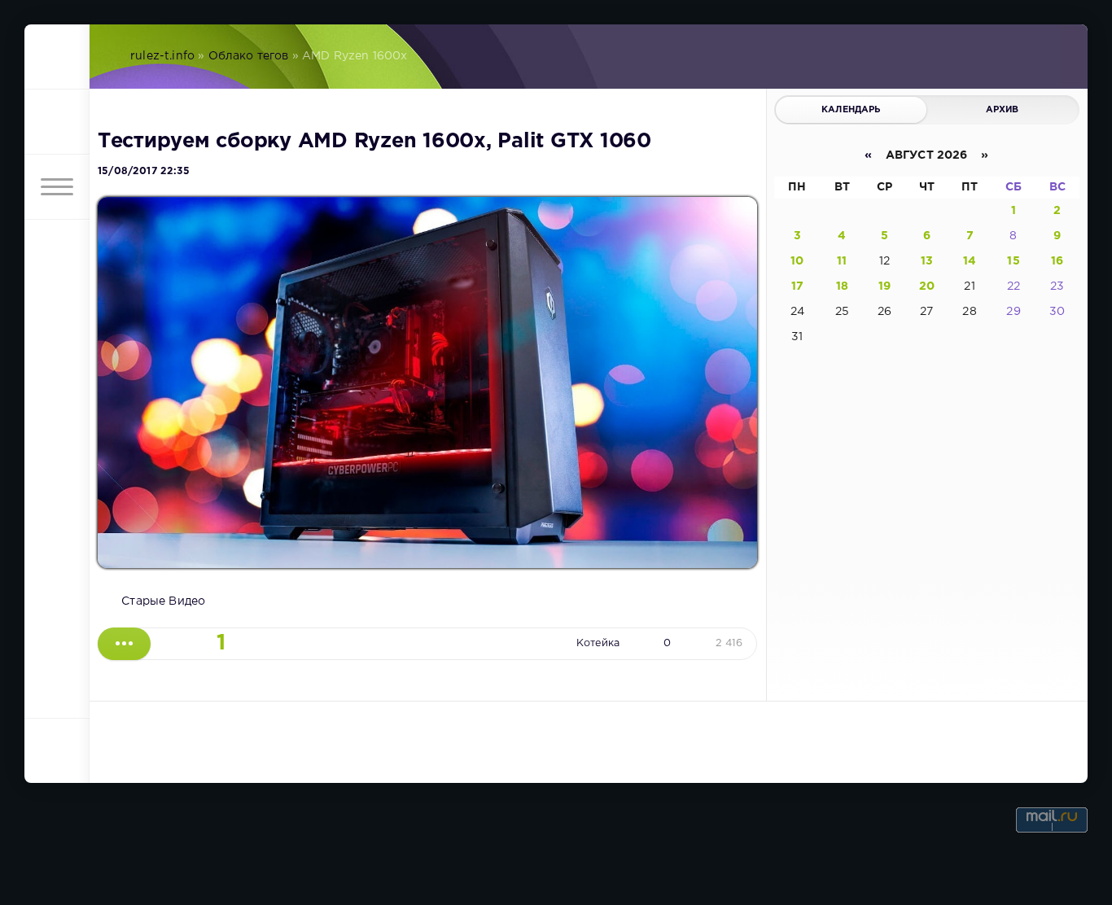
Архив (1002, 110)
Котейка (597, 643)
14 (969, 261)
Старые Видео (163, 601)
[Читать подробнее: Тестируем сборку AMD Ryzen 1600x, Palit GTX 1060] (124, 643)
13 (927, 261)
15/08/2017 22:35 (144, 171)
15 (1013, 261)
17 (797, 286)
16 (1057, 261)
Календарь (851, 110)
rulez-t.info (162, 56)
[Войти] (57, 122)
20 (927, 286)
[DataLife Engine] (57, 57)
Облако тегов (248, 56)
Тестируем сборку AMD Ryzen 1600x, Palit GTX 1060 (374, 142)
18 (842, 286)
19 (884, 286)
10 (796, 261)
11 (842, 261)
